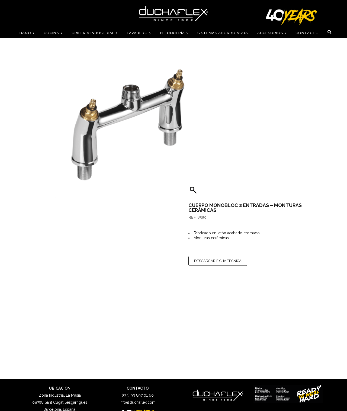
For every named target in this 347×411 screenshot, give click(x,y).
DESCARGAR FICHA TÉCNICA (218, 261)
